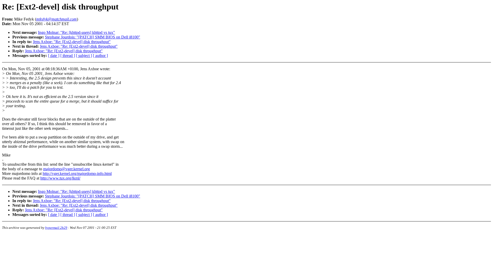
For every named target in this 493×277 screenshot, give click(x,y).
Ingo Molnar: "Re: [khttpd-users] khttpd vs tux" (76, 32)
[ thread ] (67, 55)
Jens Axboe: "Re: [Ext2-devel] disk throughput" (72, 41)
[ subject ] (84, 55)
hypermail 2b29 (56, 228)
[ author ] (100, 55)
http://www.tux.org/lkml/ (60, 178)
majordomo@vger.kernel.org (66, 169)
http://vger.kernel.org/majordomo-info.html (77, 173)
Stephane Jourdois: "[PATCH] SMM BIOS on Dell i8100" (92, 37)
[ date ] (53, 55)
